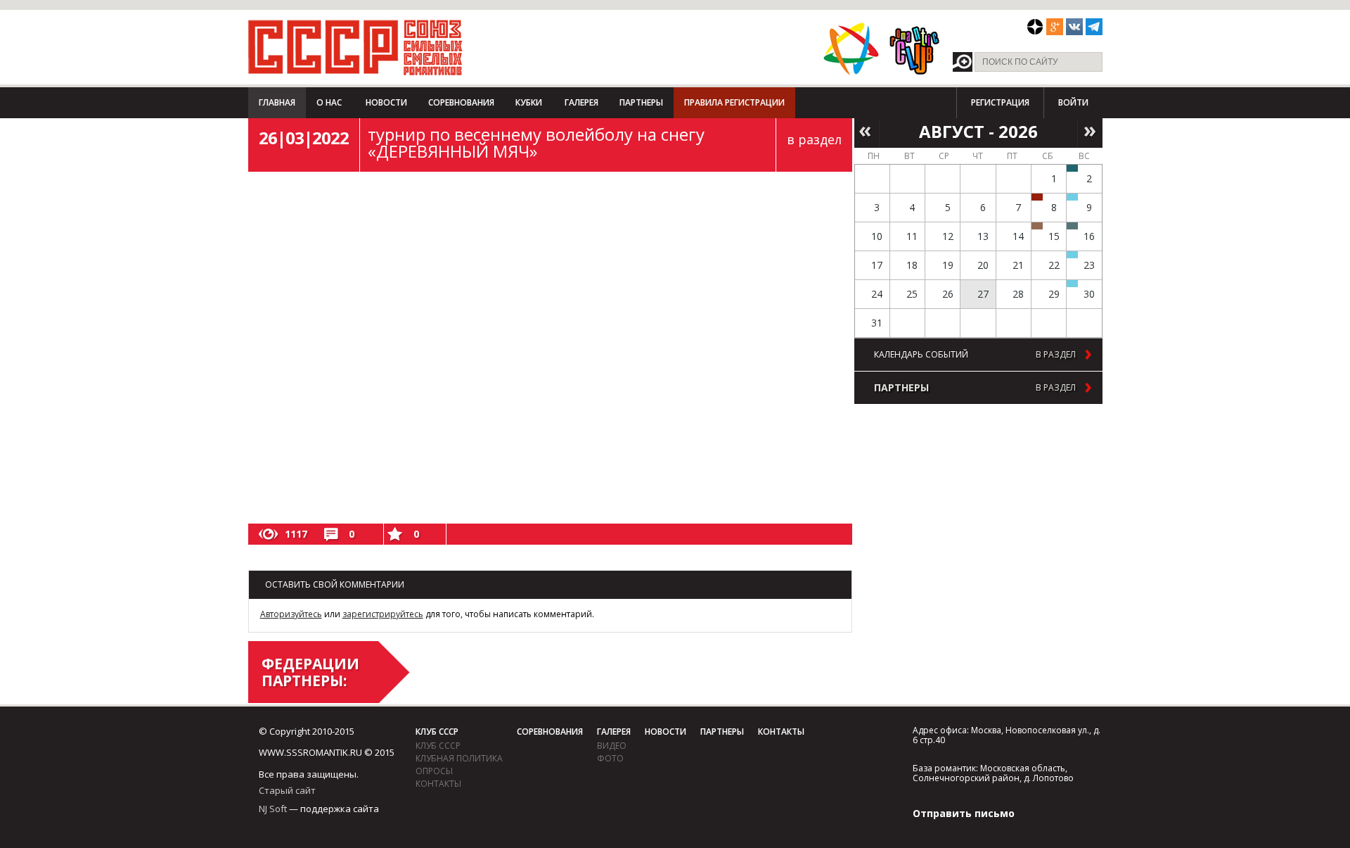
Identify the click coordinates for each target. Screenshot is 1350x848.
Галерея (581, 102)
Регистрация (1000, 102)
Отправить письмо (964, 813)
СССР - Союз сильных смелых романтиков (355, 47)
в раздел (814, 139)
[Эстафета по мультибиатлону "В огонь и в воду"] (1072, 254)
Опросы (434, 771)
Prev (866, 131)
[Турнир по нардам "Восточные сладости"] (1037, 225)
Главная (277, 102)
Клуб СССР (437, 732)
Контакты (438, 784)
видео (611, 746)
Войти (1073, 102)
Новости (386, 102)
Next (1090, 131)
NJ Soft (273, 808)
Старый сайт (287, 790)
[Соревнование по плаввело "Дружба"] (1072, 168)
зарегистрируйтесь (382, 614)
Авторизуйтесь (291, 614)
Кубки (528, 102)
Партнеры (641, 102)
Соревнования (461, 102)
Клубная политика (459, 758)
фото (610, 758)
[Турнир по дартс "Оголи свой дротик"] (1037, 197)
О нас (329, 102)
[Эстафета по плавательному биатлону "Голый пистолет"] (1072, 197)
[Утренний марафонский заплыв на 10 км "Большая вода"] (1072, 283)
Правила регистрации (734, 102)
